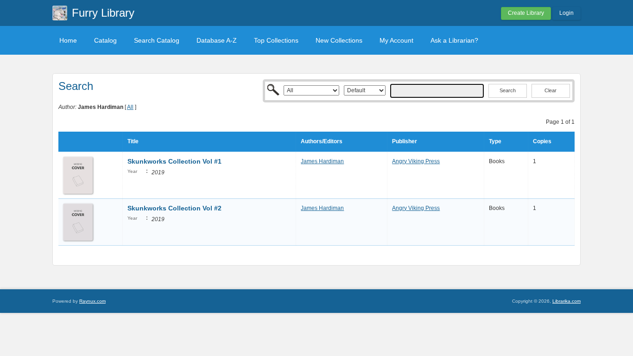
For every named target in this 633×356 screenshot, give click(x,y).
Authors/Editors (321, 141)
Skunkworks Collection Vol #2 (174, 208)
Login (566, 13)
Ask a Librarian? (454, 40)
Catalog (105, 40)
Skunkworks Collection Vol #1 (174, 161)
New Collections (339, 40)
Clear (550, 90)
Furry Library (103, 12)
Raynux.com (92, 301)
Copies (542, 141)
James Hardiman (322, 161)
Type (495, 141)
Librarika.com (566, 301)
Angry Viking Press (416, 161)
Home (68, 40)
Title (133, 141)
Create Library (526, 13)
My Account (396, 40)
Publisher (404, 141)
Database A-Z (216, 40)
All (130, 107)
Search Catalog (156, 40)
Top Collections (276, 40)
